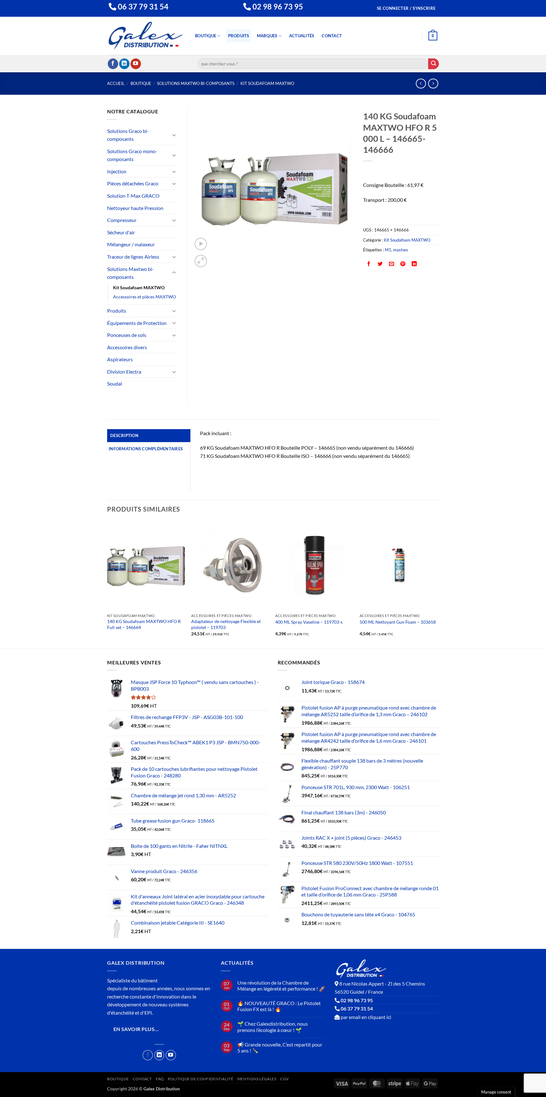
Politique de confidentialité (200, 1078)
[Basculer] (174, 135)
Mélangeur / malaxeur (131, 244)
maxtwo (400, 249)
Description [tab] (124, 435)
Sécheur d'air (121, 232)
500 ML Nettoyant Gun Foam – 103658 (398, 622)
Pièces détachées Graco (132, 183)
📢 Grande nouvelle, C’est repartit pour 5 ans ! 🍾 (279, 1047)
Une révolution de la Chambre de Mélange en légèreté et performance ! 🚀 (281, 986)
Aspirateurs (120, 359)
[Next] (437, 584)
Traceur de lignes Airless (133, 257)
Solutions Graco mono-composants (132, 155)
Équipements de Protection (137, 323)
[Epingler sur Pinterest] (403, 264)
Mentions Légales (256, 1078)
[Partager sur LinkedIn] (414, 264)
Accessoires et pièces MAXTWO (144, 296)
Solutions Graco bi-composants (128, 135)
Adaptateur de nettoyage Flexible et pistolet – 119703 (226, 624)
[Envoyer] (433, 63)
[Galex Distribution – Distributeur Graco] (145, 36)
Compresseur (121, 220)
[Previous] (107, 584)
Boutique (205, 35)
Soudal (114, 384)
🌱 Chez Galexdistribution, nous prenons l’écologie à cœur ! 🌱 (272, 1027)
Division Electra (124, 372)
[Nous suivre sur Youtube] (135, 63)
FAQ (160, 1078)
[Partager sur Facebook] (369, 264)
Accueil (115, 83)
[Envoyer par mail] (391, 264)
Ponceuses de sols (126, 335)
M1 (388, 249)
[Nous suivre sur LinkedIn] (124, 63)
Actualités (301, 35)
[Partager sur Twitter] (380, 264)
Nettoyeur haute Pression (135, 208)
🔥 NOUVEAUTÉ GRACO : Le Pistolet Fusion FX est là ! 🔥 (279, 1006)
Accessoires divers (127, 347)
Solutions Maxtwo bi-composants (195, 83)
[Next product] (421, 83)
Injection (116, 171)
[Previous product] (433, 83)
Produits (238, 35)
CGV (284, 1078)
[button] (406, 8)
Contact (332, 35)
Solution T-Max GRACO (133, 196)
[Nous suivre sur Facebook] (113, 63)
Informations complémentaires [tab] (146, 448)
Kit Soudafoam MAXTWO (267, 83)
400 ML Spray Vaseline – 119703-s (309, 622)
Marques (267, 35)
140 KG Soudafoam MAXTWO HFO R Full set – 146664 (144, 624)
